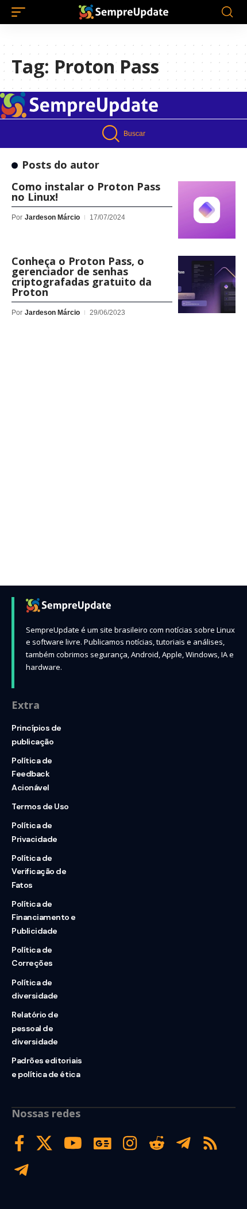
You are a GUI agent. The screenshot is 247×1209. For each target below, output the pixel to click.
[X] (44, 1143)
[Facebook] (19, 1143)
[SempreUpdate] (123, 12)
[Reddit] (157, 1143)
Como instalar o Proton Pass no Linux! (85, 192)
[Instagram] (130, 1143)
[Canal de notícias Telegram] (21, 1170)
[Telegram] (183, 1143)
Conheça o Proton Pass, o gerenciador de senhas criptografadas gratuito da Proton (81, 276)
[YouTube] (73, 1143)
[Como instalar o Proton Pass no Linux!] (207, 210)
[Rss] (210, 1143)
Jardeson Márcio (52, 217)
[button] (21, 12)
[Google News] (102, 1143)
